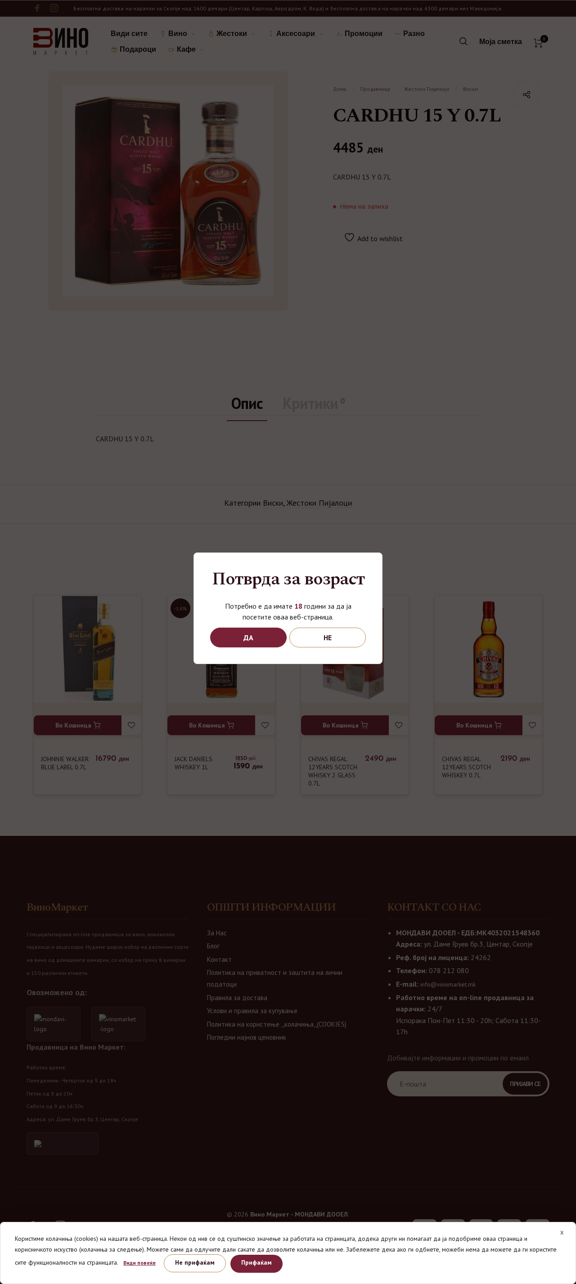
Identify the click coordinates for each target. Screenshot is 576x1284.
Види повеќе (139, 1262)
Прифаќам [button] (256, 1262)
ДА (248, 637)
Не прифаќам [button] (195, 1262)
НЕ (328, 637)
